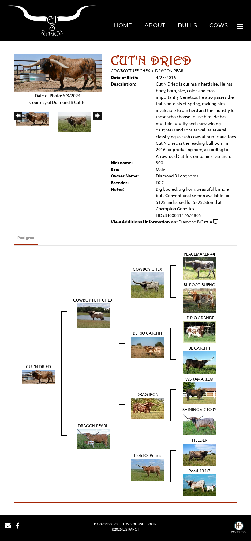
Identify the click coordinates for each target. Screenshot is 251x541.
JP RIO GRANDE (199, 318)
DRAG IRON (148, 394)
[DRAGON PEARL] (93, 438)
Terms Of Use (132, 524)
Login (152, 524)
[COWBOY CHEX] (147, 284)
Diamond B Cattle (195, 222)
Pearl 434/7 (200, 471)
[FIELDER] (199, 454)
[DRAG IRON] (147, 408)
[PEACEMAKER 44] (199, 268)
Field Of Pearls (147, 455)
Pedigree (25, 237)
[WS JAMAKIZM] (199, 392)
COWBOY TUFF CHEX (130, 71)
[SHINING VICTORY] (199, 423)
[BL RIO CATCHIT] (147, 346)
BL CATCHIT (200, 348)
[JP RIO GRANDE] (199, 331)
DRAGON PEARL (170, 71)
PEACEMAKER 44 (199, 254)
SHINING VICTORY (199, 409)
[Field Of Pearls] (147, 469)
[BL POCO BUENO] (199, 300)
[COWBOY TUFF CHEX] (93, 315)
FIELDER (199, 440)
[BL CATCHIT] (199, 362)
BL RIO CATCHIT (148, 333)
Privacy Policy (106, 524)
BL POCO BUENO (199, 285)
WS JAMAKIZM (199, 379)
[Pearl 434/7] (199, 484)
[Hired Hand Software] (238, 528)
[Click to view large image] (58, 72)
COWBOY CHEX (147, 269)
